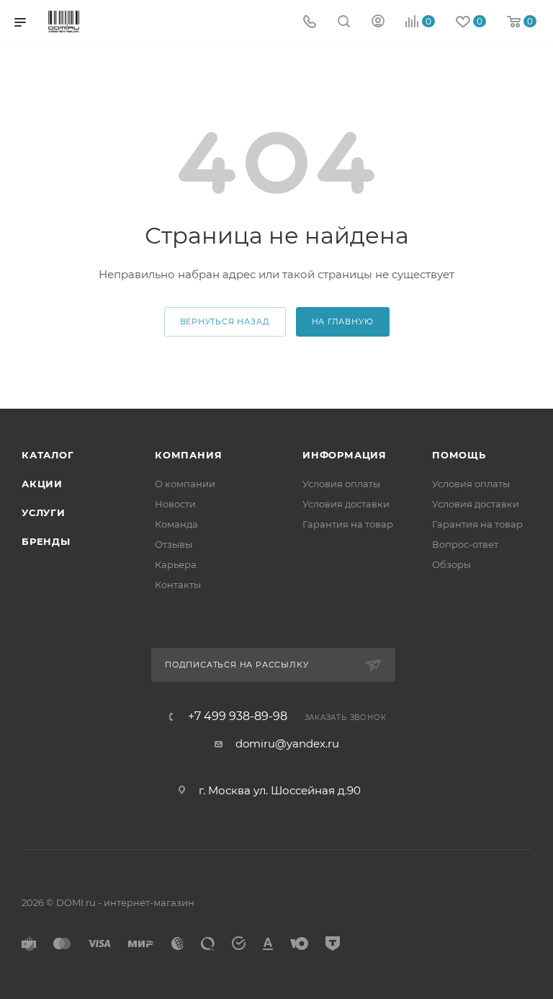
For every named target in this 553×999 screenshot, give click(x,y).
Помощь (459, 455)
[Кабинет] (378, 23)
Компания (188, 455)
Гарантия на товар (347, 524)
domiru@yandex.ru (287, 743)
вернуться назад (225, 321)
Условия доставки (346, 504)
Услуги (44, 512)
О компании (185, 483)
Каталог (48, 455)
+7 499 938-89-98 (237, 716)
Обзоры (451, 564)
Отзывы (173, 544)
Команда (176, 524)
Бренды (46, 541)
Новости (175, 504)
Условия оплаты (341, 483)
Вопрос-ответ (465, 544)
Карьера (176, 564)
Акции (42, 483)
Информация (344, 455)
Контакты (178, 584)
